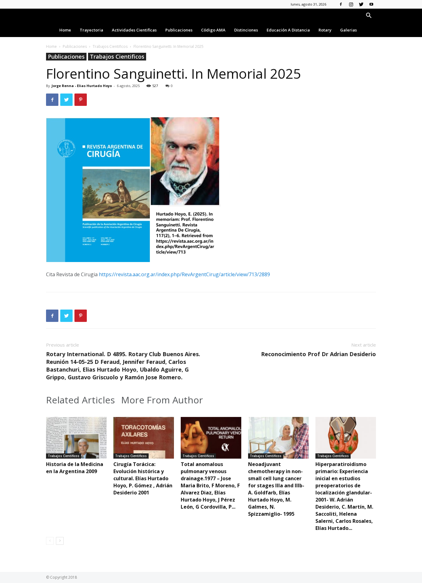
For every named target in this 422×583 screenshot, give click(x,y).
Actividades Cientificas (134, 30)
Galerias (348, 30)
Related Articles (80, 400)
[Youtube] (371, 4)
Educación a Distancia (288, 30)
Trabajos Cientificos (110, 46)
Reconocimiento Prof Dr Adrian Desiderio (318, 354)
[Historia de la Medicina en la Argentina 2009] (76, 438)
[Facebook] (340, 4)
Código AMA (213, 30)
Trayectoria (91, 30)
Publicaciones (178, 30)
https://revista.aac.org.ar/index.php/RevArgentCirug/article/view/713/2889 (184, 274)
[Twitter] (361, 4)
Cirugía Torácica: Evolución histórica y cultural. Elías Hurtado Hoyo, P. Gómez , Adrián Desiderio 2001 (142, 478)
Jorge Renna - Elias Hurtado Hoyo (82, 85)
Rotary (325, 30)
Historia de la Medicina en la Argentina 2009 (74, 468)
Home (65, 30)
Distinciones (246, 30)
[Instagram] (351, 4)
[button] (368, 16)
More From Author (162, 400)
